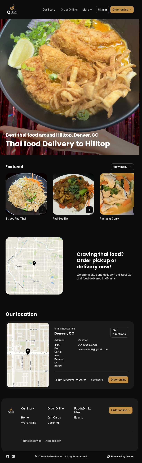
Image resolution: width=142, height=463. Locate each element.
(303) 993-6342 (87, 345)
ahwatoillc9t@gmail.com (93, 349)
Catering (53, 423)
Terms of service (31, 440)
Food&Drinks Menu (82, 410)
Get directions (119, 332)
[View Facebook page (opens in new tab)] (8, 456)
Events (78, 417)
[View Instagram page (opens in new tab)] (13, 456)
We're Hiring (28, 423)
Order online (118, 379)
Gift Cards (54, 417)
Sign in (102, 9)
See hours (97, 379)
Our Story (48, 9)
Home (25, 417)
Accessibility (53, 440)
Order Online (69, 9)
